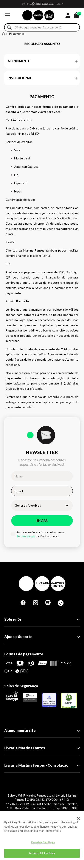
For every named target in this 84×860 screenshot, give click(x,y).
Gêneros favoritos (28, 505)
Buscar (9, 27)
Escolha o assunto (42, 44)
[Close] (78, 818)
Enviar (42, 520)
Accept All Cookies (42, 853)
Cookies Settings (43, 842)
